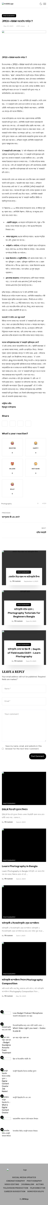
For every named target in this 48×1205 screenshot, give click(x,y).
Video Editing (11, 1184)
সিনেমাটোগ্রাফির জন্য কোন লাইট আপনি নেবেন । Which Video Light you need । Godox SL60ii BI (29, 1028)
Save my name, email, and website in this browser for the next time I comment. (24, 747)
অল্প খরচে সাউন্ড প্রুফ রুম (21, 1037)
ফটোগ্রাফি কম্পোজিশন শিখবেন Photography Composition (22, 981)
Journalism (27, 1184)
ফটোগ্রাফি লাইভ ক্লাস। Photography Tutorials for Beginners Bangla (24, 613)
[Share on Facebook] (5, 424)
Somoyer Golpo (35, 1191)
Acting (40, 1184)
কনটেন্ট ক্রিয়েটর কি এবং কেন (22, 1097)
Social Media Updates (24, 1177)
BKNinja (25, 1199)
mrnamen (16, 581)
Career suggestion (14, 1191)
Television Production (15, 1188)
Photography (9, 16)
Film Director (37, 1188)
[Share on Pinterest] (20, 424)
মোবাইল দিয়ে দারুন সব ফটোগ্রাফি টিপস (24, 576)
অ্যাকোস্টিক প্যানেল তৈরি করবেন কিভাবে (25, 1118)
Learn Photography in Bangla (20, 866)
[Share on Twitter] (12, 424)
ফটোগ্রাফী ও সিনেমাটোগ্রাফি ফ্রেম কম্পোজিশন (20, 922)
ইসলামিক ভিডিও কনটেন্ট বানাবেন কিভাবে (25, 1131)
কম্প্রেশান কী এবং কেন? (11, 517)
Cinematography (15, 1181)
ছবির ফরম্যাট (41, 532)
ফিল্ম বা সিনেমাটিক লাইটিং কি (22, 1059)
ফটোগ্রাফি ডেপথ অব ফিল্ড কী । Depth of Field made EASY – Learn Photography (24, 653)
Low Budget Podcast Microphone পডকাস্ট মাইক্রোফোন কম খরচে (28, 1014)
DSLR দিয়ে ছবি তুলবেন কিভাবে (15, 809)
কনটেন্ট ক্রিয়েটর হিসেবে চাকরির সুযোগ (24, 1071)
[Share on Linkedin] (28, 424)
